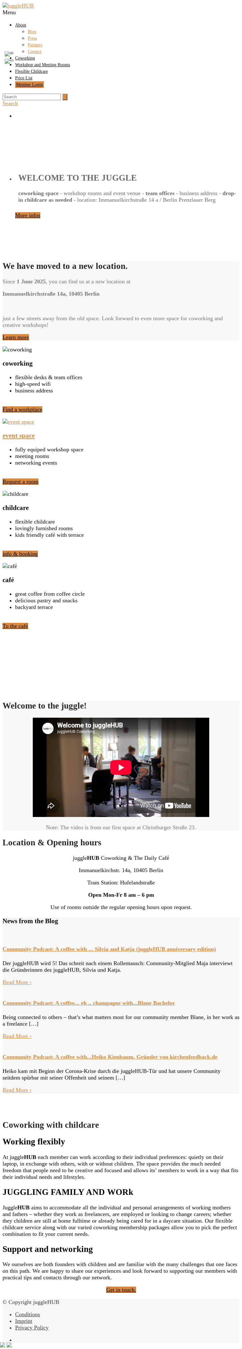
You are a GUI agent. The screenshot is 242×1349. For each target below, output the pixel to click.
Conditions (27, 1314)
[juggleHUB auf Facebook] (127, 116)
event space (19, 435)
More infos (27, 215)
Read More (17, 982)
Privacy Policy (32, 1327)
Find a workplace (22, 409)
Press (32, 38)
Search (10, 103)
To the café (15, 626)
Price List (23, 78)
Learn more (16, 337)
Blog (32, 31)
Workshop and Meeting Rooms (42, 64)
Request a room (20, 481)
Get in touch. (121, 1290)
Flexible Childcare (31, 71)
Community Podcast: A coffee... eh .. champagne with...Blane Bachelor (89, 1003)
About (20, 25)
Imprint (23, 1321)
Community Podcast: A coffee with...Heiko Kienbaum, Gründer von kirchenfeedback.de (110, 1057)
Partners (35, 45)
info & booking (20, 554)
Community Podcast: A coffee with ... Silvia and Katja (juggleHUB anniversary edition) (109, 949)
